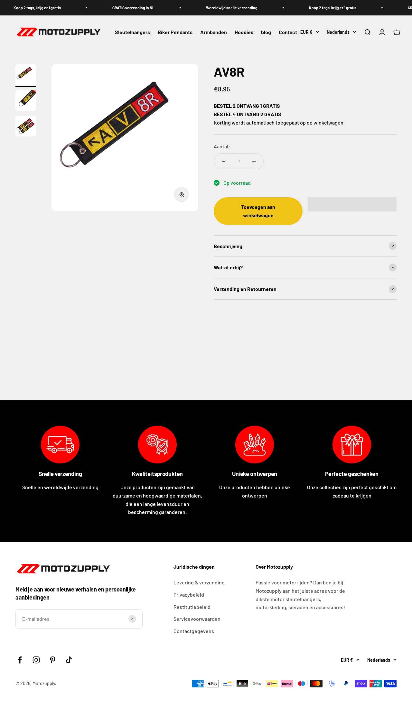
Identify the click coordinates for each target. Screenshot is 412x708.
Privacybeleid (188, 595)
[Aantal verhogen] (254, 161)
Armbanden (213, 32)
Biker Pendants (175, 32)
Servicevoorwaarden (196, 619)
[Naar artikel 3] (25, 127)
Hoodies (244, 32)
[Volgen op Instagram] (36, 660)
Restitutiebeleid (192, 607)
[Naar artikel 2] (25, 101)
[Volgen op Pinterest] (52, 660)
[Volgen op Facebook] (19, 660)
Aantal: (222, 146)
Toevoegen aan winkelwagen (258, 211)
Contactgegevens (193, 631)
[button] (352, 204)
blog (266, 32)
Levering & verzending (199, 582)
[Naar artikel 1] (25, 75)
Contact (288, 32)
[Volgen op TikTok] (69, 660)
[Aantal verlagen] (223, 161)
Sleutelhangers (132, 32)
